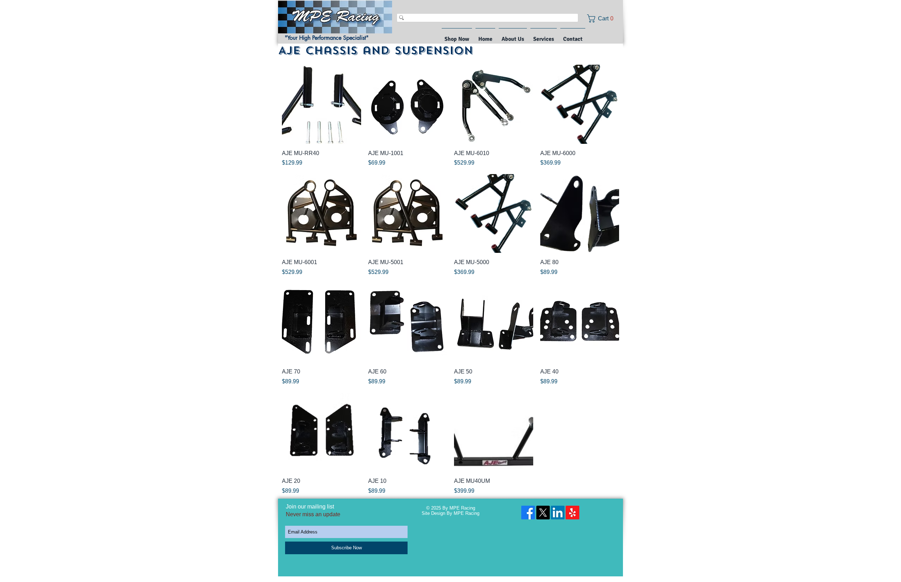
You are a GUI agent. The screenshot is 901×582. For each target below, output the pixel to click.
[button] (602, 18)
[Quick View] (321, 104)
